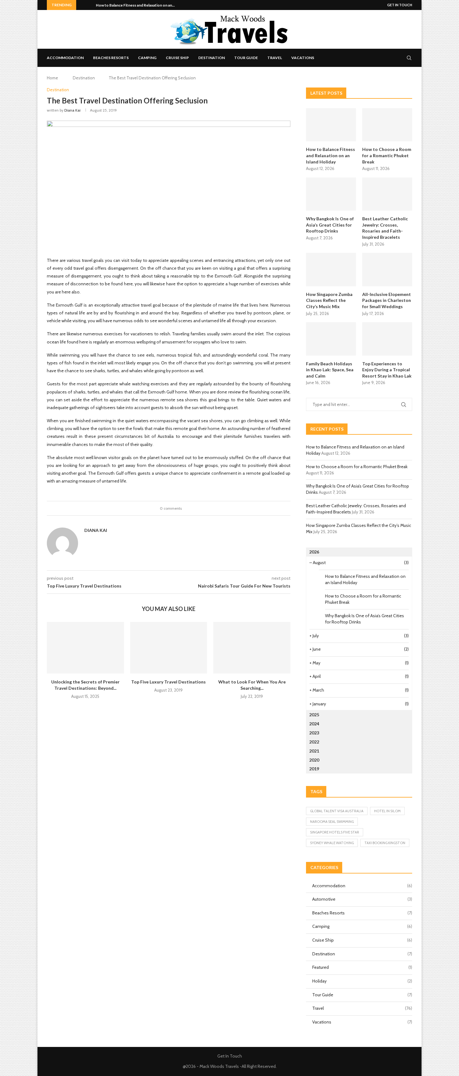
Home (52, 77)
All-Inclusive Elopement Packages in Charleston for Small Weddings (386, 300)
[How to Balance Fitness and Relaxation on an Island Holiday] (331, 125)
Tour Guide (246, 57)
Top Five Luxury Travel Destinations (168, 681)
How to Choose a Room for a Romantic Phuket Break (386, 155)
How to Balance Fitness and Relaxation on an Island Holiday (330, 155)
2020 (314, 760)
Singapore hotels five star (334, 832)
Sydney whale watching (332, 843)
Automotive (362, 899)
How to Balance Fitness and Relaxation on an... (135, 5)
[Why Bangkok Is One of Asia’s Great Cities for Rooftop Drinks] (331, 194)
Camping (147, 57)
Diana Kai (72, 110)
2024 (314, 723)
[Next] (89, 5)
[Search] (409, 58)
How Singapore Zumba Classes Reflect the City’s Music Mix (329, 300)
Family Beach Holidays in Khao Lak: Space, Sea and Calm (329, 369)
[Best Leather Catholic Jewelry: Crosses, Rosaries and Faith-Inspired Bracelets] (387, 194)
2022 (314, 741)
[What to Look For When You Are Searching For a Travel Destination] (251, 647)
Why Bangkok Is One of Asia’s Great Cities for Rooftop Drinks (330, 224)
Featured (362, 967)
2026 (314, 551)
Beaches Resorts (111, 57)
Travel (274, 57)
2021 (314, 750)
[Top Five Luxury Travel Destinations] (168, 647)
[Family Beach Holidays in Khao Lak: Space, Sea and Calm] (331, 339)
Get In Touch (399, 5)
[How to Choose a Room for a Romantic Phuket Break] (387, 125)
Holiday (362, 981)
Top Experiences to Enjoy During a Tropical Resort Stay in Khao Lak (387, 369)
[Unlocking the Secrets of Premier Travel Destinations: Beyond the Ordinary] (85, 647)
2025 (314, 714)
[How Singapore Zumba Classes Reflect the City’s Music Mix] (331, 269)
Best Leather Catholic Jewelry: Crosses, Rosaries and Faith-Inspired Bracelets (385, 228)
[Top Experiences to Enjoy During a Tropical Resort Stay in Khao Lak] (387, 339)
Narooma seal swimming (332, 821)
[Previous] (82, 5)
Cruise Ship (177, 57)
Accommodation (65, 57)
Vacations (302, 57)
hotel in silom (387, 811)
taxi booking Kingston (384, 843)
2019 (314, 768)
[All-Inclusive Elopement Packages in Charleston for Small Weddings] (387, 269)
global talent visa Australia (336, 811)
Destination (211, 57)
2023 (314, 732)
